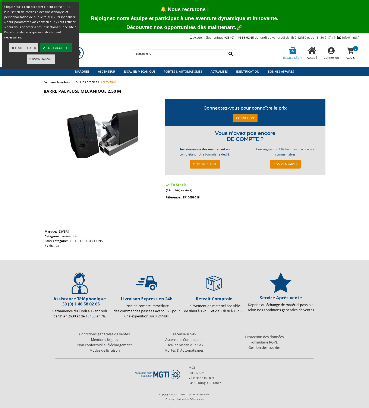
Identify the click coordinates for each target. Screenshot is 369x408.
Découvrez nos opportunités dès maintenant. (181, 27)
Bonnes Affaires (281, 71)
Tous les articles (85, 82)
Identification (247, 71)
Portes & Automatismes (183, 71)
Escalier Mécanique (139, 71)
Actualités (219, 71)
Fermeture (108, 82)
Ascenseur (106, 71)
